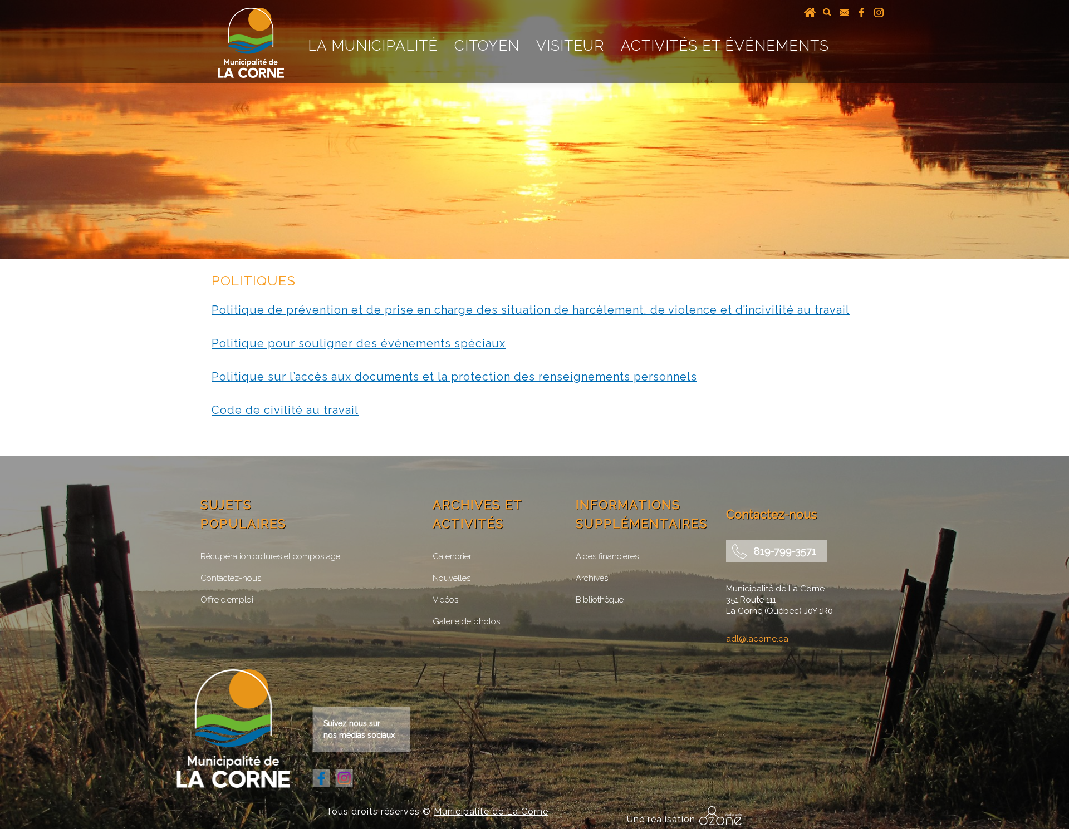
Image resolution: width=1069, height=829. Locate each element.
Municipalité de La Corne (491, 811)
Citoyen (486, 45)
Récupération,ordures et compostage (270, 556)
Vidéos (445, 600)
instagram (879, 12)
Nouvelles (451, 578)
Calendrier (452, 556)
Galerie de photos (466, 621)
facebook (861, 12)
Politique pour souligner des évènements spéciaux (359, 343)
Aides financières (607, 556)
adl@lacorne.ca (757, 639)
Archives (592, 578)
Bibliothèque (600, 600)
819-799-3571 (785, 551)
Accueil (810, 12)
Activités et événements (725, 45)
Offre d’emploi (226, 600)
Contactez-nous (230, 578)
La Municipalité (373, 45)
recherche (827, 12)
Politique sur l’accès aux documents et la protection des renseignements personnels (454, 376)
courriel (844, 12)
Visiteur (570, 45)
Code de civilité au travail (285, 410)
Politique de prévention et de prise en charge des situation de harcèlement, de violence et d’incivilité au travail (531, 310)
